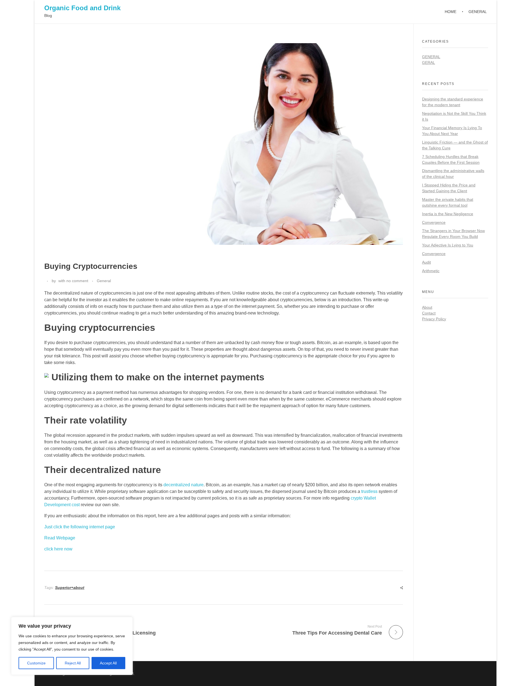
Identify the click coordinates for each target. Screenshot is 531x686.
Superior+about (69, 587)
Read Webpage (59, 538)
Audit (426, 262)
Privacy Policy (434, 319)
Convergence (434, 222)
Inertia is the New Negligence (447, 214)
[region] (72, 646)
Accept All (108, 663)
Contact (429, 313)
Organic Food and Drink (82, 8)
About (427, 307)
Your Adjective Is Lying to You (447, 245)
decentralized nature (183, 484)
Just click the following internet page (79, 526)
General (104, 281)
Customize (36, 663)
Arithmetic (430, 271)
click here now (58, 549)
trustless (369, 491)
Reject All (73, 663)
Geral (428, 62)
